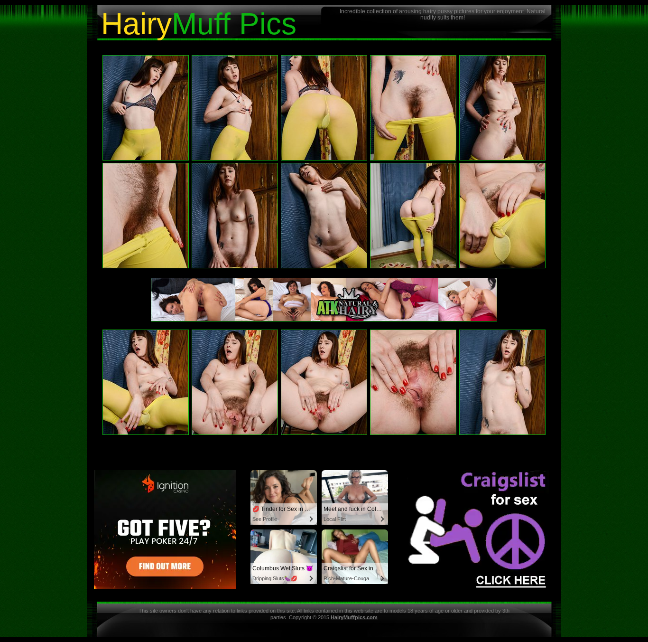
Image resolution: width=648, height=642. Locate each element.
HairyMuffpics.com (354, 617)
